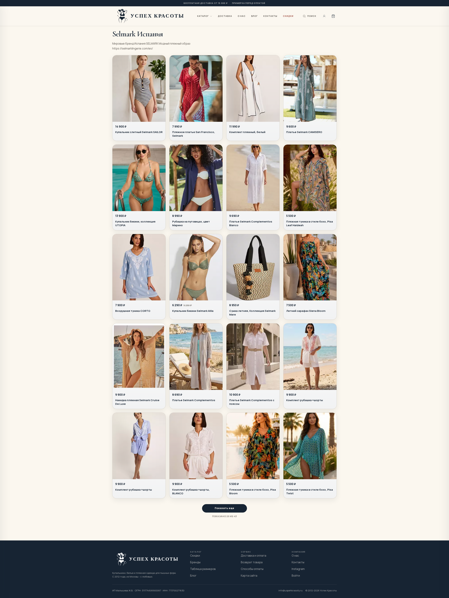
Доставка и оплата (253, 555)
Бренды (195, 562)
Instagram (298, 569)
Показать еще (224, 508)
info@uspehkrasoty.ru (291, 590)
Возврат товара (252, 562)
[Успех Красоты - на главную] (151, 16)
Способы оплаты (252, 569)
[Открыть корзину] (333, 16)
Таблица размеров (203, 569)
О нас (242, 16)
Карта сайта (249, 575)
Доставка (225, 16)
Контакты (270, 16)
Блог (254, 16)
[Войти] (324, 16)
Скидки (288, 16)
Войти (296, 575)
